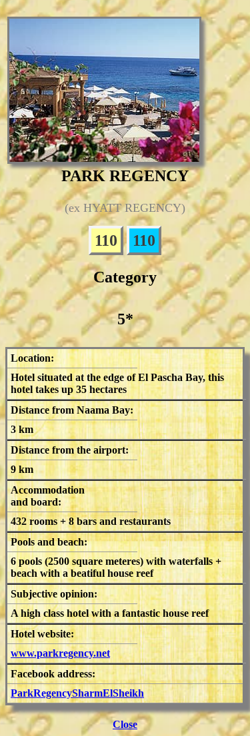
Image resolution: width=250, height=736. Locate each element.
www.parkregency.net (60, 653)
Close (125, 724)
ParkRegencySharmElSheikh (77, 693)
